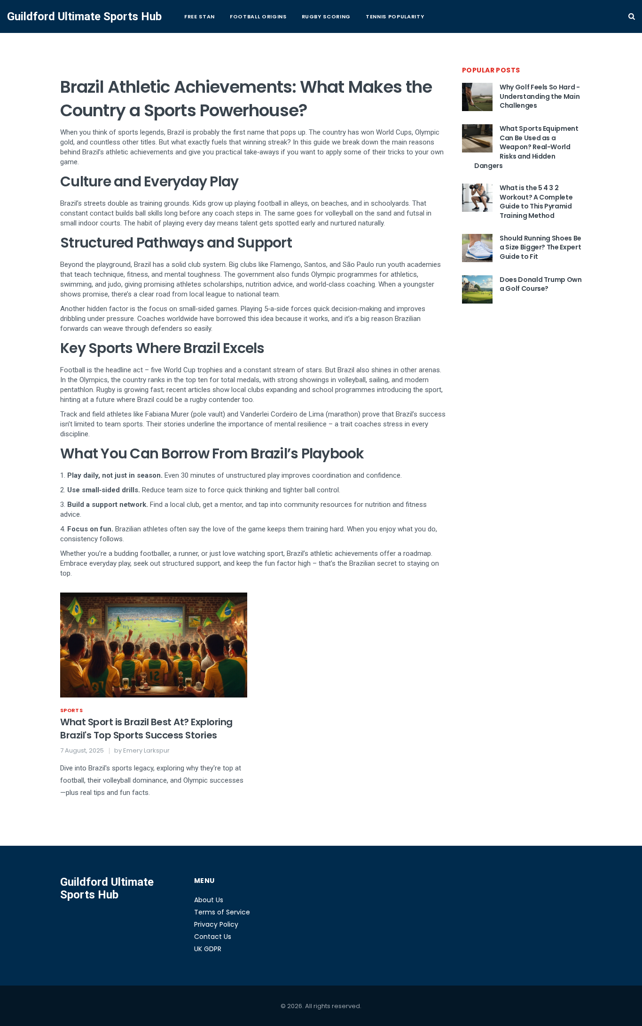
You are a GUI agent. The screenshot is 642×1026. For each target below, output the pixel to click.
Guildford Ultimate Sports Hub (84, 16)
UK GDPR (207, 949)
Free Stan (199, 16)
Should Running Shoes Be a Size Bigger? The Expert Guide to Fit (540, 247)
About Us (208, 900)
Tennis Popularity (395, 16)
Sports (71, 710)
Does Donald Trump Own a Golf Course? (541, 284)
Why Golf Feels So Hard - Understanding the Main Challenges (540, 96)
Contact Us (212, 936)
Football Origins (258, 16)
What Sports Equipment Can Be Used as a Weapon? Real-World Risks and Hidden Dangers (526, 147)
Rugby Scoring (326, 16)
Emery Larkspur (146, 750)
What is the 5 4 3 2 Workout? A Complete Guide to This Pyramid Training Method (536, 201)
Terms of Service (222, 912)
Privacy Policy (216, 924)
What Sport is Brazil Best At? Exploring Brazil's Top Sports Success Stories (146, 728)
